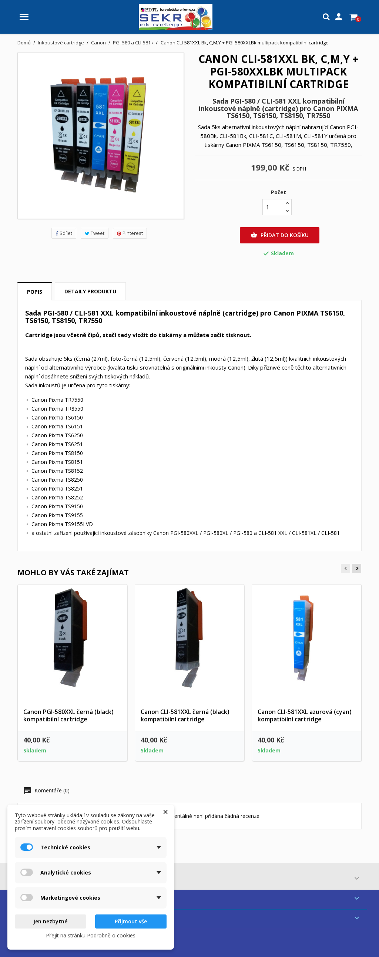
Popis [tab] (34, 291)
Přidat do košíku (280, 235)
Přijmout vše (131, 921)
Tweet (97, 233)
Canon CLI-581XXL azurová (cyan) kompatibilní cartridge (305, 715)
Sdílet (66, 233)
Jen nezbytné (50, 921)
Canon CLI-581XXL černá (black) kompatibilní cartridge (185, 715)
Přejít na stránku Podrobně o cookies (90, 935)
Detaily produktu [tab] (90, 291)
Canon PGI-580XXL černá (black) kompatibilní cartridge (68, 715)
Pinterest (133, 233)
